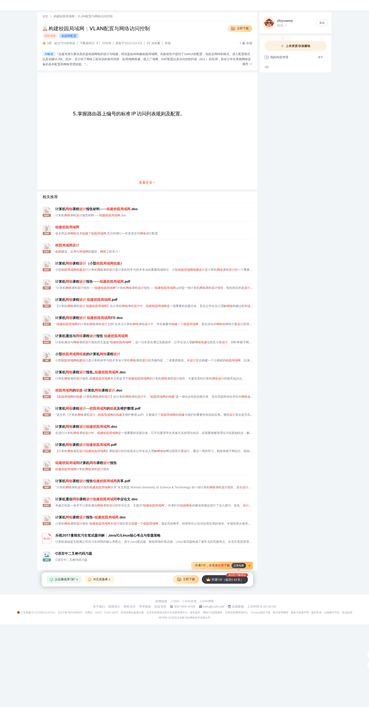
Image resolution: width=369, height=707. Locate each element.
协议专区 (160, 606)
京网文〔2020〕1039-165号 (101, 612)
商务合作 (130, 606)
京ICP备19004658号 (70, 612)
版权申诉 (316, 612)
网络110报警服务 (213, 612)
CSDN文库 (190, 601)
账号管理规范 (280, 612)
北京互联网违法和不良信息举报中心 (166, 612)
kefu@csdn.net (213, 606)
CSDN (175, 601)
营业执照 (347, 612)
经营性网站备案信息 (132, 612)
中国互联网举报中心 (236, 612)
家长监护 (195, 612)
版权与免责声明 (300, 612)
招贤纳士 (114, 606)
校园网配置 (69, 36)
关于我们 (99, 606)
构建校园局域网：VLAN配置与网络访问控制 (99, 28)
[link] (45, 16)
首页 (45, 16)
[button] (247, 64)
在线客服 (238, 606)
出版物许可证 (332, 612)
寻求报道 (145, 606)
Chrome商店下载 (260, 612)
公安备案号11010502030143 (38, 612)
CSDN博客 (207, 601)
